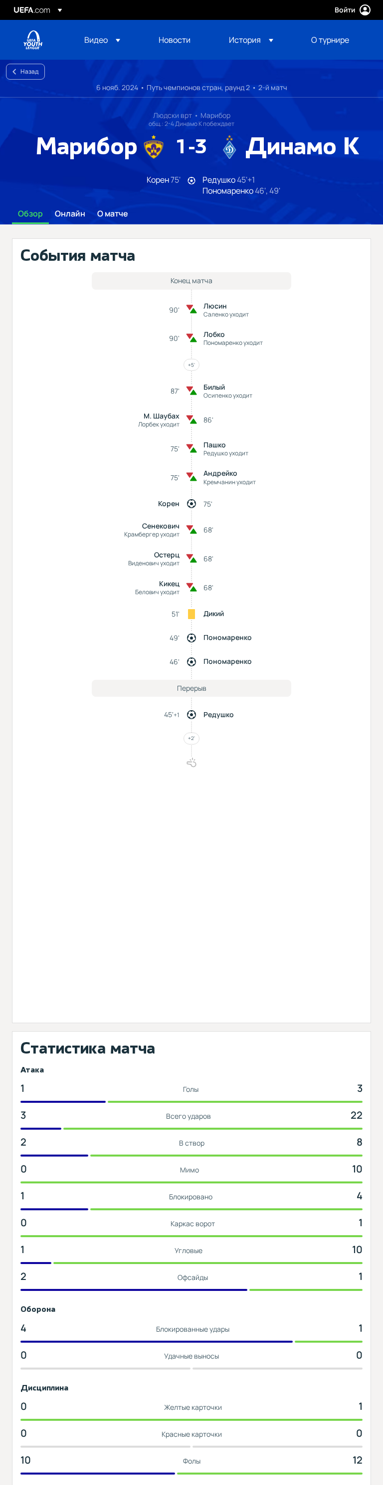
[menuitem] (109, 39)
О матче (112, 214)
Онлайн (70, 214)
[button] (102, 39)
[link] (174, 39)
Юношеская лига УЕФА (33, 39)
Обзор (30, 214)
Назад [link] (29, 71)
